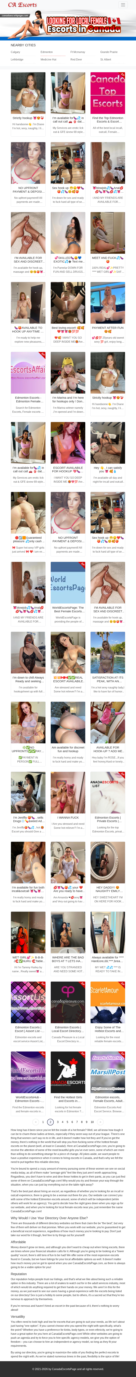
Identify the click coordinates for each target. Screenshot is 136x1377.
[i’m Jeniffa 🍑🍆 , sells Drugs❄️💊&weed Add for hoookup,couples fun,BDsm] (28, 792)
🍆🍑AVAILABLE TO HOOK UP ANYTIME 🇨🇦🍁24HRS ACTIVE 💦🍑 (28, 331)
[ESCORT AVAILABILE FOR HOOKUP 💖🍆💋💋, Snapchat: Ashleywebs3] (68, 443)
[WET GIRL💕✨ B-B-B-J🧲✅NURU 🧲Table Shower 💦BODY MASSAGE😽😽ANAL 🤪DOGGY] (28, 932)
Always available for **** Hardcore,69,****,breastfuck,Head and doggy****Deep (113, 961)
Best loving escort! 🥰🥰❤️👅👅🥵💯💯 (68, 329)
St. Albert (105, 59)
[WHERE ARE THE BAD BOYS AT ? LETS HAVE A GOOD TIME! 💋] (68, 932)
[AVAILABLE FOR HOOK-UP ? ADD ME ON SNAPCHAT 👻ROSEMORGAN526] (108, 722)
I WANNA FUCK (68, 817)
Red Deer (76, 59)
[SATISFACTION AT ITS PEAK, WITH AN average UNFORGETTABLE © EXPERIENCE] (108, 652)
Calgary (15, 52)
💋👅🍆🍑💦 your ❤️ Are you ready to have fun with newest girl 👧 (68, 891)
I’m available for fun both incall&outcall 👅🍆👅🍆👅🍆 (28, 891)
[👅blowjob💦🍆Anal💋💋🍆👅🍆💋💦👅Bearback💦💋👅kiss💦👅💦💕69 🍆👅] (108, 163)
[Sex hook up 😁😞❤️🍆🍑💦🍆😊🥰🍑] (68, 163)
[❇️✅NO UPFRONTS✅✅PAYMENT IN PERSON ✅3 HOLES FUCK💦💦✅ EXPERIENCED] (28, 722)
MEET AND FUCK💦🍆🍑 (108, 259)
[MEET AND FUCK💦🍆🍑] (108, 233)
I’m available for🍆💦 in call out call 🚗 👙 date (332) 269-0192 (68, 121)
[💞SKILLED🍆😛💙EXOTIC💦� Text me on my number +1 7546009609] (68, 233)
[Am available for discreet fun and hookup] (68, 722)
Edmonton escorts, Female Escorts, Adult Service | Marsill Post (107, 1101)
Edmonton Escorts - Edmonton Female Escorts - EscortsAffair (28, 401)
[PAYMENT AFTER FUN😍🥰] (108, 303)
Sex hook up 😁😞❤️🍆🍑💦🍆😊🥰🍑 (68, 189)
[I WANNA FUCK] (68, 792)
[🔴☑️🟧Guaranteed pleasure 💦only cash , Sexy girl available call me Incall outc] (28, 513)
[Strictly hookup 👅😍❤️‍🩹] (28, 93)
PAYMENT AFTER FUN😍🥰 (108, 329)
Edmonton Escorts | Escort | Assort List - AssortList (28, 1031)
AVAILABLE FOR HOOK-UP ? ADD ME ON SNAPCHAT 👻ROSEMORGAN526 (108, 753)
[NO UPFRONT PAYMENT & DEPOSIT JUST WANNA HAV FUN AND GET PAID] (28, 163)
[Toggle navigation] (123, 4)
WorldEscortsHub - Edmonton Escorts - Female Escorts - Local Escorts (28, 1103)
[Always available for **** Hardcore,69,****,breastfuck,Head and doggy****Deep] (108, 932)
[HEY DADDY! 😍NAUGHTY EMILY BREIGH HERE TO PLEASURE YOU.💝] (108, 862)
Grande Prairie (109, 52)
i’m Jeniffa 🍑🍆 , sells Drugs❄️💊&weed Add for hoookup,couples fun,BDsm (28, 823)
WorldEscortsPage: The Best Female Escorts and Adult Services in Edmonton (68, 613)
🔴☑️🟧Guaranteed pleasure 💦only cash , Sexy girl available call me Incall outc (28, 543)
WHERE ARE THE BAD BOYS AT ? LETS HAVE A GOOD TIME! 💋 (68, 961)
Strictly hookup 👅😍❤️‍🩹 (28, 118)
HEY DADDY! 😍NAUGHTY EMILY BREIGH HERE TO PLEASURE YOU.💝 (108, 893)
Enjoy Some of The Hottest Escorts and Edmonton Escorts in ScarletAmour (108, 1033)
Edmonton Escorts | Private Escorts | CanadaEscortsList (108, 821)
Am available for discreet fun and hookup (68, 749)
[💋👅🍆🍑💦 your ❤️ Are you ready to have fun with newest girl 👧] (68, 862)
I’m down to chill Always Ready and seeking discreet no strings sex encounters (28, 683)
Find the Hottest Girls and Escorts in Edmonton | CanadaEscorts (68, 1103)
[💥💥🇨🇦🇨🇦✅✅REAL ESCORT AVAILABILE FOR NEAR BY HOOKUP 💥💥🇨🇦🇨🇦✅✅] (68, 652)
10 (92, 1122)
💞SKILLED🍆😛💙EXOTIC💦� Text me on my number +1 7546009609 (68, 263)
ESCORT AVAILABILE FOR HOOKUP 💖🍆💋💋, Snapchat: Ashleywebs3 (68, 473)
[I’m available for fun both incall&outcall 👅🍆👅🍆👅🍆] (28, 862)
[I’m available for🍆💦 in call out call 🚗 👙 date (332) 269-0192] (68, 93)
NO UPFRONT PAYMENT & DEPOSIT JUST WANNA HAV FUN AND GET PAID (28, 193)
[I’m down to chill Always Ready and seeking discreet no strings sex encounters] (28, 652)
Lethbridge (17, 59)
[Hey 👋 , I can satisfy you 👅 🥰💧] (108, 443)
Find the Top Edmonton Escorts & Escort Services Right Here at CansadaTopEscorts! (107, 123)
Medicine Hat (48, 59)
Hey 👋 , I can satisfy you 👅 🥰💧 (108, 469)
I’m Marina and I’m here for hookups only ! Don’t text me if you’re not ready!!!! (68, 403)
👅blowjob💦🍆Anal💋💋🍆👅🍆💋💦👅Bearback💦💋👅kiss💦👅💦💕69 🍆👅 (108, 193)
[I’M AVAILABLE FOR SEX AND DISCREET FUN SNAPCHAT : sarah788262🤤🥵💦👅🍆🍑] (28, 233)
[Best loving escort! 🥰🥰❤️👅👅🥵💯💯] (68, 303)
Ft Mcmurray (77, 52)
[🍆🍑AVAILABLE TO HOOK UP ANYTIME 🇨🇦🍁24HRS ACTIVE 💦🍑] (28, 303)
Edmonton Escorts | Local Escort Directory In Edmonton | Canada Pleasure (68, 1033)
